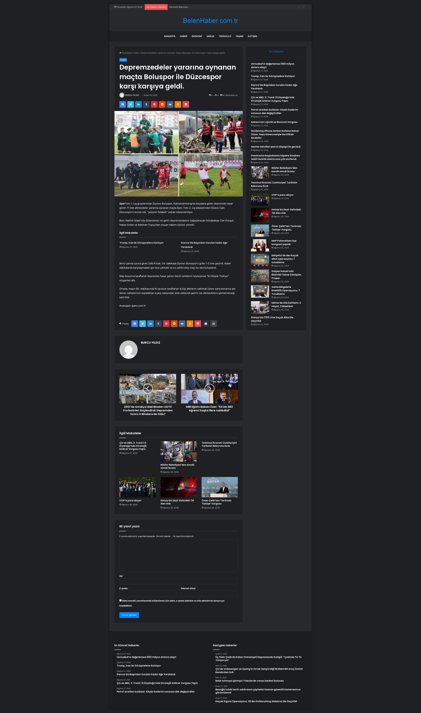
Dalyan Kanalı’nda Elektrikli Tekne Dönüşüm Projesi (286, 275)
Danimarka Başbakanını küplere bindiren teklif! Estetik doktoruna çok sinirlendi (275, 157)
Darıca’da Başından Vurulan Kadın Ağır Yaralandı (193, 7)
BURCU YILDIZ (132, 95)
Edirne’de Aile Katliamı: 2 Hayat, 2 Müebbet (286, 304)
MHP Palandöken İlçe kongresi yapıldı (284, 242)
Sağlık (210, 36)
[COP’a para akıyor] (137, 487)
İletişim (252, 36)
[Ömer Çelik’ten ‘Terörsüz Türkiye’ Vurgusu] (220, 487)
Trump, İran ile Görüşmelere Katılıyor (142, 242)
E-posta (124, 588)
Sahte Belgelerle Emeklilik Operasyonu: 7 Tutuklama (286, 290)
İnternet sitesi (188, 588)
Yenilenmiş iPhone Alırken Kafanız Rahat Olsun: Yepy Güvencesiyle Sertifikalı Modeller (275, 134)
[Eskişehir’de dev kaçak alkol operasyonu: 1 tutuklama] (260, 260)
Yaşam (239, 36)
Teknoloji (225, 36)
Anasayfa (169, 36)
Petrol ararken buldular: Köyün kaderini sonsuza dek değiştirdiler (274, 111)
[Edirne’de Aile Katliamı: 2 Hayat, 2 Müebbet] (260, 307)
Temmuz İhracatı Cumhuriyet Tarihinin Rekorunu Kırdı (219, 444)
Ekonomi (197, 36)
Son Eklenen (276, 51)
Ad (121, 576)
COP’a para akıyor (130, 500)
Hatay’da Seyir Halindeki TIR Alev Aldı (177, 502)
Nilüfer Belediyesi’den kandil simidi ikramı (177, 466)
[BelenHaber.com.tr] (210, 21)
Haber (183, 36)
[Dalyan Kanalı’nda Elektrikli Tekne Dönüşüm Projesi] (260, 276)
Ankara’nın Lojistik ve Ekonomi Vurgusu (274, 122)
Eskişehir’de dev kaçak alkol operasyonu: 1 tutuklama (285, 259)
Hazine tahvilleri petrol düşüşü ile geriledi (276, 146)
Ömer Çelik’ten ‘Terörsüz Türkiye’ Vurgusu (216, 502)
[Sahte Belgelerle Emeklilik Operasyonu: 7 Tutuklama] (260, 291)
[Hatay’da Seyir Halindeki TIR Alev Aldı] (179, 487)
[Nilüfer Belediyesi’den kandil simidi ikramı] (179, 451)
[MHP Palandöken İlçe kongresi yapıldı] (260, 245)
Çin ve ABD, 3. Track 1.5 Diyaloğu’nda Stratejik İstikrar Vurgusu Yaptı (133, 446)
